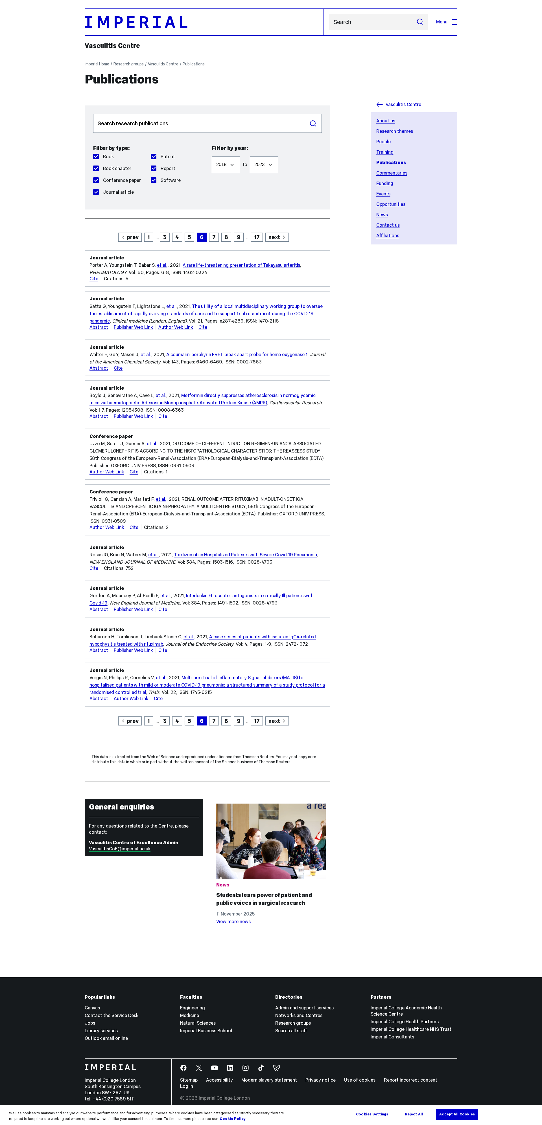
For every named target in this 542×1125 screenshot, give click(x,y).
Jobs (90, 1023)
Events (383, 194)
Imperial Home (97, 64)
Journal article (118, 192)
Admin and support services (304, 1008)
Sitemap (189, 1080)
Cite (93, 279)
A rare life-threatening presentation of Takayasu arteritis (241, 265)
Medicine (189, 1015)
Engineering (192, 1008)
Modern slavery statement (269, 1080)
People (383, 142)
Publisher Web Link (133, 327)
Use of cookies (359, 1080)
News (382, 215)
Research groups (128, 64)
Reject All (414, 1114)
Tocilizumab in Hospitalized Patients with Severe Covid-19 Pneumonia (245, 555)
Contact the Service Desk (111, 1015)
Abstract (98, 327)
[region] (271, 1115)
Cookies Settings (372, 1114)
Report (168, 168)
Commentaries (391, 173)
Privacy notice (320, 1080)
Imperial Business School (206, 1031)
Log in (186, 1086)
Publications (194, 64)
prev (133, 237)
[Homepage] (204, 22)
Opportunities (390, 204)
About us (385, 121)
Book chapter (117, 168)
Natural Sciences (198, 1023)
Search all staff (291, 1031)
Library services (101, 1031)
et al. (162, 265)
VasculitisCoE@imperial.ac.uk (119, 849)
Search (313, 123)
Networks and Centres (298, 1015)
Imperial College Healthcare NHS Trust (411, 1029)
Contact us (388, 225)
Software (171, 180)
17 (257, 237)
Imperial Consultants (392, 1037)
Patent (168, 157)
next (274, 237)
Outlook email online (106, 1038)
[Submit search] (420, 22)
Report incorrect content (410, 1080)
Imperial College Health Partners (405, 1022)
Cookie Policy (233, 1119)
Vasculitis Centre (112, 46)
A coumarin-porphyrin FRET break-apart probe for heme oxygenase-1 (236, 355)
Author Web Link (175, 327)
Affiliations (387, 236)
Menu (441, 22)
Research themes (394, 131)
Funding (384, 183)
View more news (233, 922)
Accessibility (219, 1080)
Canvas (92, 1008)
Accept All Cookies (457, 1114)
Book (108, 157)
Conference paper (122, 180)
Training (385, 152)
